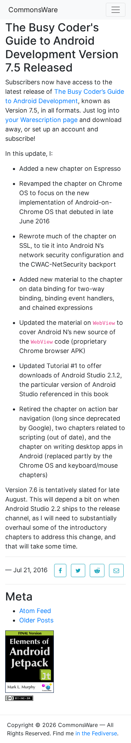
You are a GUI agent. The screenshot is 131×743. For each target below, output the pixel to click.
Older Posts (36, 620)
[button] (60, 570)
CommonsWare (33, 10)
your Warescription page (41, 119)
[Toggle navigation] (115, 10)
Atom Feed (35, 610)
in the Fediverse (96, 733)
